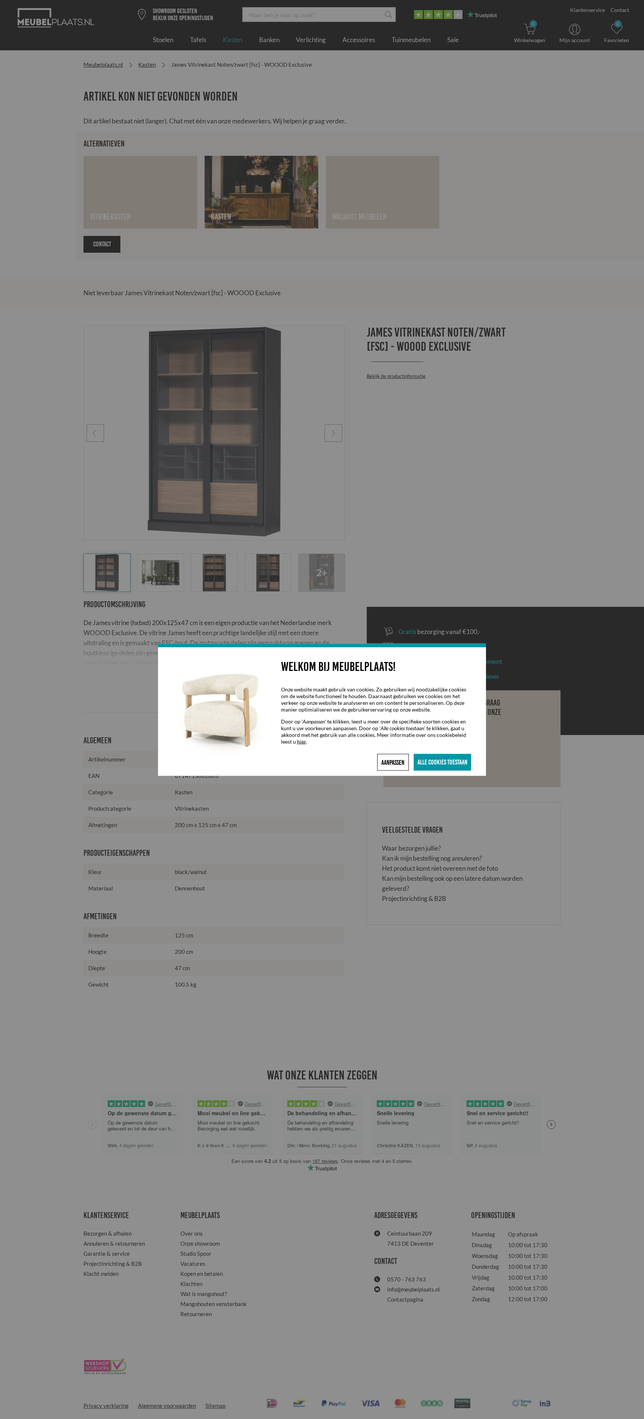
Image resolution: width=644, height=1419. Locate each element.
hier (301, 741)
